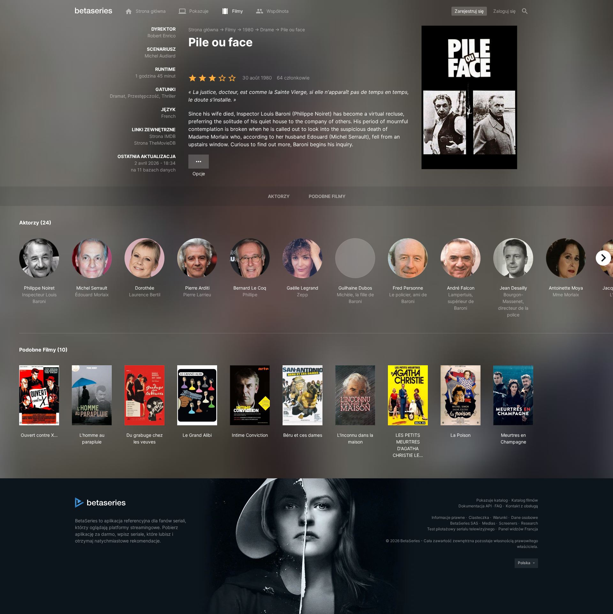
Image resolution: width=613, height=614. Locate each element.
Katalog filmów (524, 500)
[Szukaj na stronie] (525, 11)
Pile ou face (293, 29)
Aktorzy (279, 196)
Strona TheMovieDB (155, 143)
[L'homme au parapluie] (92, 395)
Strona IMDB (162, 136)
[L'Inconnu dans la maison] (355, 395)
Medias (488, 523)
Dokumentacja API (475, 506)
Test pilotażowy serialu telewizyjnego (461, 529)
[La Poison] (461, 395)
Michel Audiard (160, 55)
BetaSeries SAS (464, 523)
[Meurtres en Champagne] (513, 395)
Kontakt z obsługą (522, 506)
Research (529, 523)
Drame (267, 29)
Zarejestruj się (469, 11)
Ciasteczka (479, 517)
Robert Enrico (162, 35)
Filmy (230, 29)
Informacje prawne (448, 517)
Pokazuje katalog (492, 500)
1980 (248, 29)
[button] (39, 278)
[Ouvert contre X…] (39, 395)
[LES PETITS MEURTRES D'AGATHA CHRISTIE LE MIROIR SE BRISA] (408, 395)
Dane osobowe (524, 517)
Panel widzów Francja (518, 529)
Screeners (508, 523)
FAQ (498, 506)
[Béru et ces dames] (302, 395)
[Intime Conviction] (250, 395)
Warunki (500, 517)
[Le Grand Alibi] (197, 395)
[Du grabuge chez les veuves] (144, 395)
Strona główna (203, 29)
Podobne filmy (327, 196)
